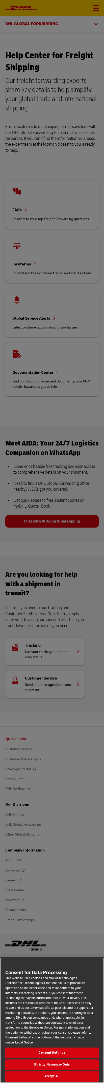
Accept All (52, 1076)
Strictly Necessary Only (52, 1064)
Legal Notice (24, 1042)
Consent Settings (52, 1053)
